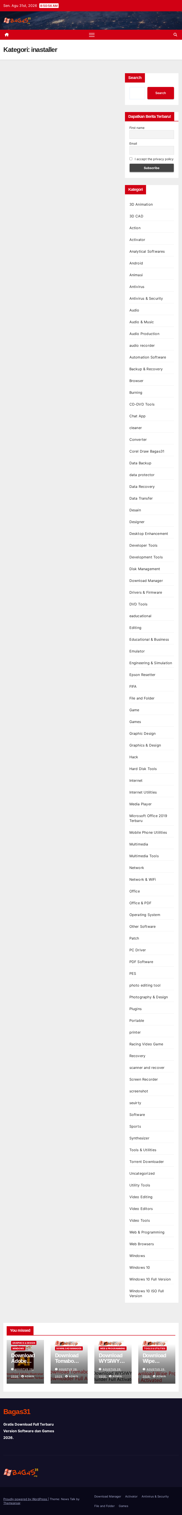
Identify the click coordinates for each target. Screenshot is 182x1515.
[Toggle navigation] (91, 34)
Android (136, 263)
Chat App (137, 416)
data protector (142, 475)
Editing (135, 627)
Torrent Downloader (146, 1161)
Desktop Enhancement (148, 533)
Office (134, 891)
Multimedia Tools (144, 856)
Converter (138, 439)
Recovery (137, 1056)
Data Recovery (142, 486)
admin (29, 1376)
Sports (135, 1126)
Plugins (135, 1009)
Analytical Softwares (147, 251)
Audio (134, 310)
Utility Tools (139, 1185)
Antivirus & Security (146, 298)
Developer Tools (143, 545)
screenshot (138, 1091)
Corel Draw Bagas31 (146, 451)
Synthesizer (139, 1138)
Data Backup (140, 463)
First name (136, 128)
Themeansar (11, 1503)
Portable (136, 1020)
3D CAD (136, 216)
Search (135, 77)
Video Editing (141, 1197)
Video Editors (141, 1208)
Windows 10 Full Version (150, 1279)
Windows (137, 1255)
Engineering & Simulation (150, 663)
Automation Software (147, 357)
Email (133, 143)
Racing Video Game (146, 1044)
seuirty (135, 1103)
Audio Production (144, 333)
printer (135, 1032)
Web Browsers (141, 1244)
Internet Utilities (143, 792)
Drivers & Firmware (145, 592)
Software (137, 1114)
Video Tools (139, 1220)
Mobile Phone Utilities (148, 832)
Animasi (136, 275)
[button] (175, 34)
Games (135, 721)
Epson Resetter (142, 674)
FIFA (133, 686)
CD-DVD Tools (141, 404)
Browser (136, 380)
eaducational (140, 616)
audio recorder (142, 345)
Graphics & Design (145, 745)
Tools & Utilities (142, 1150)
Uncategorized (142, 1173)
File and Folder (142, 698)
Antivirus (136, 286)
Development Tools (146, 557)
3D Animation (141, 204)
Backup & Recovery (146, 369)
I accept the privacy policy (154, 159)
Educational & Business (149, 639)
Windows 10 (139, 1267)
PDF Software (141, 961)
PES (132, 973)
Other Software (142, 926)
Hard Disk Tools (143, 768)
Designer (137, 522)
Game (134, 710)
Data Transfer (141, 498)
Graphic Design (142, 733)
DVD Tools (138, 604)
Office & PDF (140, 903)
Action (134, 228)
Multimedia (138, 844)
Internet (136, 780)
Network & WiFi (142, 879)
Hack (133, 757)
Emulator (137, 651)
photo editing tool (145, 985)
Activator (137, 239)
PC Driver (137, 950)
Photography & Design (148, 997)
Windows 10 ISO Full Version (146, 1293)
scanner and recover (147, 1067)
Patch (134, 938)
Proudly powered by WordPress (25, 1499)
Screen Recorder (143, 1079)
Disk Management (144, 569)
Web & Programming (146, 1232)
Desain (135, 510)
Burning (135, 392)
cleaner (135, 428)
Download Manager (146, 580)
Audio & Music (141, 322)
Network (136, 867)
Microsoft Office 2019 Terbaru (148, 818)
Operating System (144, 914)
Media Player (140, 804)
